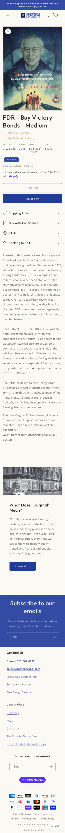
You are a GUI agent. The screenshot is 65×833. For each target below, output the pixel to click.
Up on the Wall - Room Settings (26, 744)
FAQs (10, 720)
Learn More (22, 566)
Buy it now (33, 199)
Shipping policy (44, 824)
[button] (8, 15)
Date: (22, 144)
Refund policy (29, 818)
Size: (31, 144)
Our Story (13, 713)
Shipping (7, 166)
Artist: (7, 144)
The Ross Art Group (30, 814)
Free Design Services (20, 692)
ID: (46, 144)
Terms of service (25, 824)
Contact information (34, 830)
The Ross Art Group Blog (22, 736)
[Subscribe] (54, 636)
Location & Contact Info (22, 677)
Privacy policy (47, 818)
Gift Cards (13, 728)
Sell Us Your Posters (19, 684)
